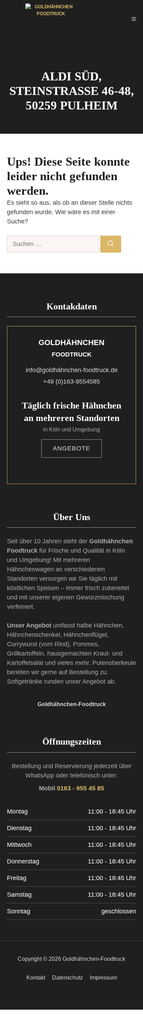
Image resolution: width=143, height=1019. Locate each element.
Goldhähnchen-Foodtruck (71, 704)
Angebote (71, 448)
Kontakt (35, 978)
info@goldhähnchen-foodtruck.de (72, 370)
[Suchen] (110, 244)
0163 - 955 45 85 (80, 788)
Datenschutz (67, 978)
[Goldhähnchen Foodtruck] (39, 19)
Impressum (103, 978)
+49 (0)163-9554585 (71, 381)
